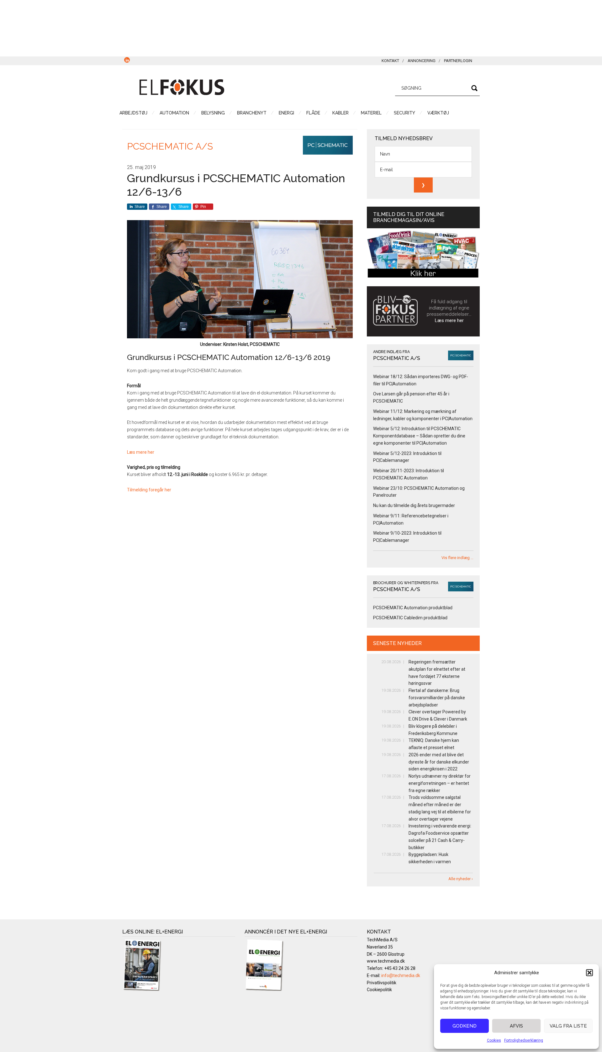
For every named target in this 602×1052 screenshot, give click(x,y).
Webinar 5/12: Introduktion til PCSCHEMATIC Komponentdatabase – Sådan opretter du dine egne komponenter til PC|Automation (419, 436)
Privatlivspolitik (381, 982)
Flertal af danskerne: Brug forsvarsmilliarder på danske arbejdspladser (437, 697)
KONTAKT (390, 60)
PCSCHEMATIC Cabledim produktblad (410, 617)
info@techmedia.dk (400, 975)
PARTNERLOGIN (458, 60)
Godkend (464, 1026)
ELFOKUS (181, 87)
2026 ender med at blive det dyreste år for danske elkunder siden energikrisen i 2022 (439, 762)
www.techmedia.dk (386, 961)
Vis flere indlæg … (457, 557)
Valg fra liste (568, 1026)
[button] (589, 973)
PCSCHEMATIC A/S (170, 146)
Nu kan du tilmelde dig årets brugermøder (414, 505)
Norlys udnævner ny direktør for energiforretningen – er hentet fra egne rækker (440, 783)
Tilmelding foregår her (149, 489)
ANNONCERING (422, 60)
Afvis (516, 1026)
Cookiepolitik (379, 989)
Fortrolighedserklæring (523, 1040)
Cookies (494, 1040)
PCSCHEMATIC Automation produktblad (412, 607)
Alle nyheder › (460, 878)
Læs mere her (140, 452)
